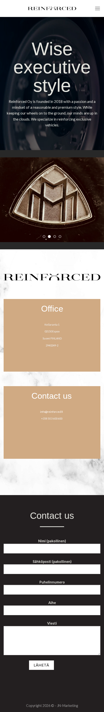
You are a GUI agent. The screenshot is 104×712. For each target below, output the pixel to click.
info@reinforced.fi (51, 411)
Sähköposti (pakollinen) (52, 561)
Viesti (52, 623)
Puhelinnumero (52, 582)
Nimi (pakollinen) (52, 541)
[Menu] (97, 8)
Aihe (52, 603)
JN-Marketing (67, 706)
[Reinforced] (52, 8)
